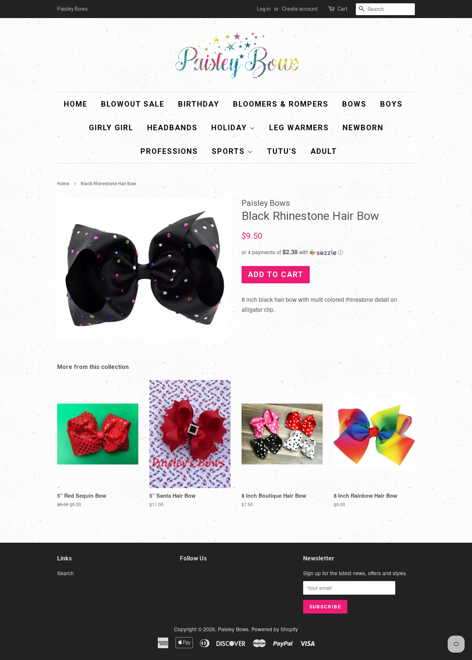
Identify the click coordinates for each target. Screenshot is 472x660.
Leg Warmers (299, 127)
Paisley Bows (233, 629)
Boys (391, 104)
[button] (328, 252)
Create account (300, 9)
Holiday (230, 127)
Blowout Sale (132, 104)
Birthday (198, 104)
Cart (342, 9)
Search (65, 573)
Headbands (172, 127)
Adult (323, 151)
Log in (264, 9)
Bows (354, 104)
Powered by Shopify (274, 629)
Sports (229, 151)
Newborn (363, 127)
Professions (169, 151)
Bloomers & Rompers (281, 104)
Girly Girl (111, 127)
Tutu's (282, 151)
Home (75, 104)
